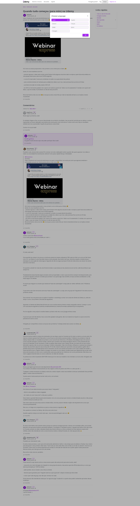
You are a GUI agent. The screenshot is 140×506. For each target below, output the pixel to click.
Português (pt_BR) (92, 1)
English (54, 20)
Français (73, 23)
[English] (26, 2)
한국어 (72, 27)
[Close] (88, 16)
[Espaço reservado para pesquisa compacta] (100, 1)
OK (85, 35)
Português (54, 31)
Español (73, 20)
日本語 (53, 27)
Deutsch (54, 23)
